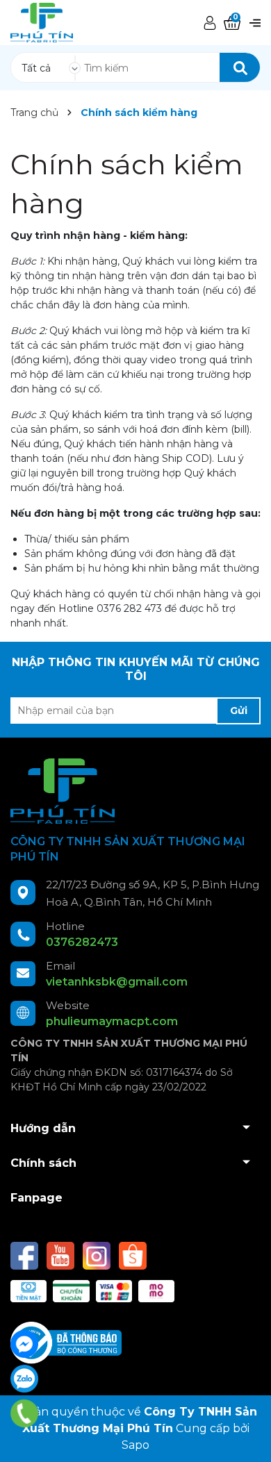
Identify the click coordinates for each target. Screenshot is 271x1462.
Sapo (135, 1445)
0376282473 (82, 942)
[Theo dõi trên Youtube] (62, 1255)
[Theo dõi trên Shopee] (133, 1255)
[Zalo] (24, 1379)
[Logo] (41, 22)
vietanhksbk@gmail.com (117, 981)
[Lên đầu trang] (246, 1437)
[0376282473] (24, 1413)
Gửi (238, 710)
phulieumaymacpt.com (112, 1021)
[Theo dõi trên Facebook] (25, 1255)
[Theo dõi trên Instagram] (98, 1255)
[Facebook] (24, 1344)
